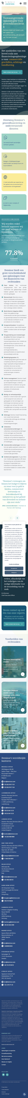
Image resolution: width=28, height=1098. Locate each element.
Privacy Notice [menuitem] (4, 1087)
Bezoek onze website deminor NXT (8, 1044)
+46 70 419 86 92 (9, 965)
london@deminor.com (11, 834)
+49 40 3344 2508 (9, 925)
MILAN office (6, 864)
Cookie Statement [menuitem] (5, 1089)
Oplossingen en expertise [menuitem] (8, 1050)
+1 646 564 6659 (8, 858)
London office (7, 819)
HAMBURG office (7, 907)
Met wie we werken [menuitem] (7, 1056)
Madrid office (7, 930)
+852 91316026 (8, 901)
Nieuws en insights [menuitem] (7, 1062)
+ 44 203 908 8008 (9, 837)
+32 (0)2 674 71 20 (9, 787)
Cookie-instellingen (14, 564)
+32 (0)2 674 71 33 (9, 784)
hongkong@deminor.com (12, 898)
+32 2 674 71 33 (8, 985)
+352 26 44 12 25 (9, 810)
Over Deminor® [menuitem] (6, 1059)
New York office (7, 843)
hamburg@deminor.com (11, 922)
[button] (17, 517)
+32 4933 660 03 (8, 880)
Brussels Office (7, 767)
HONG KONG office (8, 885)
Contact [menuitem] (4, 1064)
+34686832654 (8, 946)
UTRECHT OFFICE (7, 971)
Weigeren (14, 572)
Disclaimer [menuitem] (4, 1092)
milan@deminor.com (10, 877)
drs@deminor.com (9, 781)
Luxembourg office (8, 793)
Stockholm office (8, 951)
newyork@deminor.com (11, 856)
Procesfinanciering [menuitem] (7, 1053)
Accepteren (14, 568)
